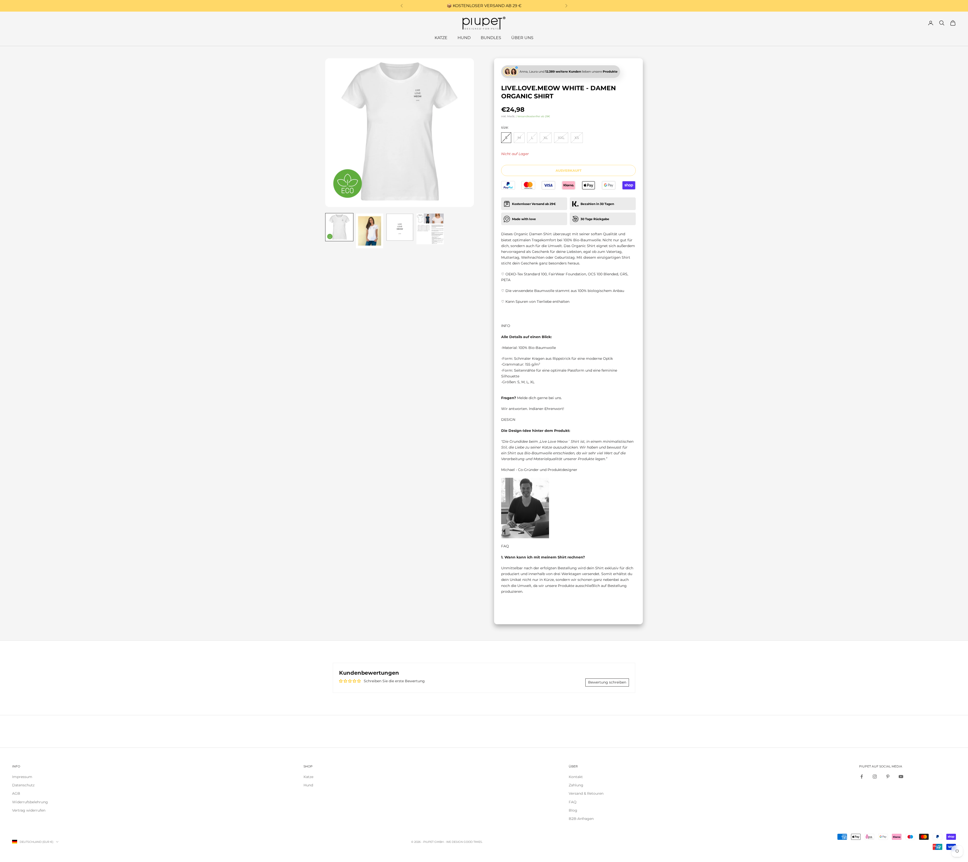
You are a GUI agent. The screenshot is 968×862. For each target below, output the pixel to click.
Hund (464, 37)
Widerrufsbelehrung (30, 802)
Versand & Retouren (586, 793)
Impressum (22, 777)
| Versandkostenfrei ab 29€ (533, 116)
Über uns (522, 37)
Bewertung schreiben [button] (607, 682)
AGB (16, 793)
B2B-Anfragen (581, 818)
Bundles (491, 37)
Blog (573, 810)
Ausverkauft (569, 170)
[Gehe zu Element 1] (339, 227)
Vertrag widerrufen (28, 810)
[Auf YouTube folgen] (900, 776)
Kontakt (576, 777)
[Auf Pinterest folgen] (887, 776)
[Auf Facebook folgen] (861, 776)
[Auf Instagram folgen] (874, 776)
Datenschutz (23, 785)
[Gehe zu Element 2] (369, 231)
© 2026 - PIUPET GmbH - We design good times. (446, 842)
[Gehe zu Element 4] (430, 229)
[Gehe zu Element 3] (400, 227)
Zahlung (576, 785)
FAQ (573, 802)
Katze (441, 37)
